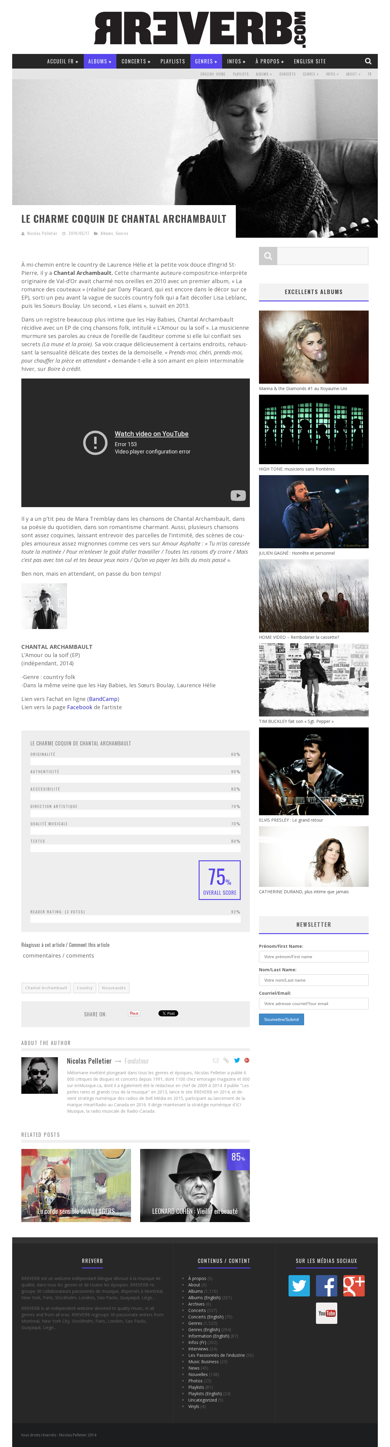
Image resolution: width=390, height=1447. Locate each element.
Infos (234, 61)
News (194, 1368)
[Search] (369, 61)
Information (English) (208, 1336)
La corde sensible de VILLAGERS (76, 1211)
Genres (204, 61)
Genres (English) (204, 1329)
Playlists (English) (205, 1393)
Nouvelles (198, 1374)
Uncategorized (202, 1400)
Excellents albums (314, 292)
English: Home (213, 74)
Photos (195, 1381)
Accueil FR (60, 61)
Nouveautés (114, 987)
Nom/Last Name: (277, 969)
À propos (268, 61)
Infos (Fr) (197, 1342)
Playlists (173, 61)
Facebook (80, 707)
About (351, 74)
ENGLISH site (310, 61)
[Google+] (247, 1060)
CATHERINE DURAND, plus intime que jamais (304, 891)
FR (370, 74)
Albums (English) (204, 1297)
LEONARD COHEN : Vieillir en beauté (195, 1211)
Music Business (203, 1361)
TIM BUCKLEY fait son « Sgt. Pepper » (296, 721)
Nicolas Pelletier (42, 233)
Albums (97, 61)
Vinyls (193, 1406)
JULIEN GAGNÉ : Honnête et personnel (297, 553)
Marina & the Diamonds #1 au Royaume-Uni (303, 388)
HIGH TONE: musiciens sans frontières (297, 469)
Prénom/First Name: (281, 946)
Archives (196, 1304)
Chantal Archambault (46, 987)
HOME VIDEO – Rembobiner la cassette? (299, 637)
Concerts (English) (206, 1317)
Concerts (134, 61)
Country (85, 987)
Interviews (198, 1349)
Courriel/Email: (275, 993)
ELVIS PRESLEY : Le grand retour (291, 820)
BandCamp (103, 698)
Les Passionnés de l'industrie (216, 1355)
